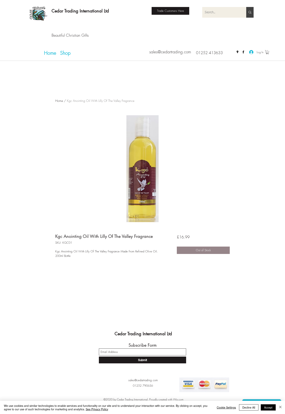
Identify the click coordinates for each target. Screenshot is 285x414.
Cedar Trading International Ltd (80, 11)
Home (59, 101)
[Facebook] (243, 52)
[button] (267, 52)
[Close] (280, 407)
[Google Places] (237, 52)
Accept (268, 407)
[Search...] (250, 12)
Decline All (248, 407)
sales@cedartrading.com (170, 52)
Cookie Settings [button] (226, 407)
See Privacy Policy (97, 409)
